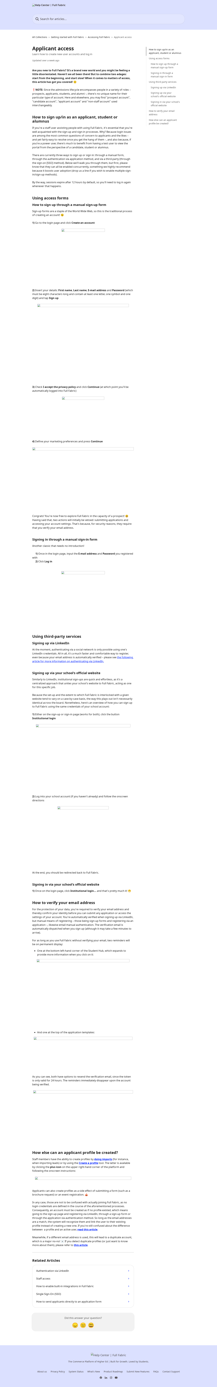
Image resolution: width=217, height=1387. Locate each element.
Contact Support (171, 1371)
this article (81, 1245)
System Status (76, 1371)
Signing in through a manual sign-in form (162, 74)
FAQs (156, 1371)
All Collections (39, 37)
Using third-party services (162, 82)
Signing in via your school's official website (165, 103)
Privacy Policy (58, 1371)
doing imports (103, 1159)
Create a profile (88, 1163)
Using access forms (159, 58)
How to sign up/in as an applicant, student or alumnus (165, 51)
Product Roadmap (113, 1371)
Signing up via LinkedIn (163, 87)
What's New (93, 1371)
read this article (87, 1229)
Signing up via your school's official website (163, 94)
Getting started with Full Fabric (67, 37)
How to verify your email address (162, 112)
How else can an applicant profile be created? (163, 121)
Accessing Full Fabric (99, 37)
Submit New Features (138, 1371)
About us (42, 1371)
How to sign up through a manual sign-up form (164, 65)
